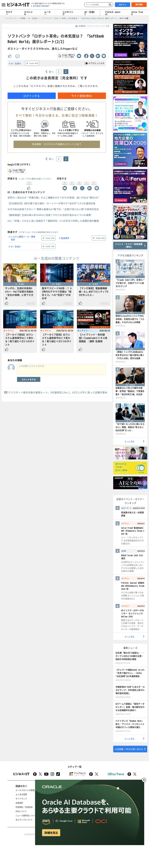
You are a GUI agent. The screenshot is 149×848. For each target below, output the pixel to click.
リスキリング (67, 13)
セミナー (9, 13)
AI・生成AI (90, 13)
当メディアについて (24, 819)
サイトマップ (21, 798)
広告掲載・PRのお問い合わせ (129, 749)
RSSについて (21, 811)
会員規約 (19, 802)
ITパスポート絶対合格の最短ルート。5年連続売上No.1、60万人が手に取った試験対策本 (57, 392)
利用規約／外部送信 (24, 807)
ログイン (122, 4)
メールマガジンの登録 (25, 790)
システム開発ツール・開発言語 (23, 238)
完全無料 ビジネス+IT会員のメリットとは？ (57, 144)
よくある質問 (21, 794)
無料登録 (139, 4)
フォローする (33, 63)
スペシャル (28, 13)
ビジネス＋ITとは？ (41, 6)
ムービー (47, 13)
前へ (51, 71)
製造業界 (65, 238)
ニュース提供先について (26, 815)
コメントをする (29, 379)
